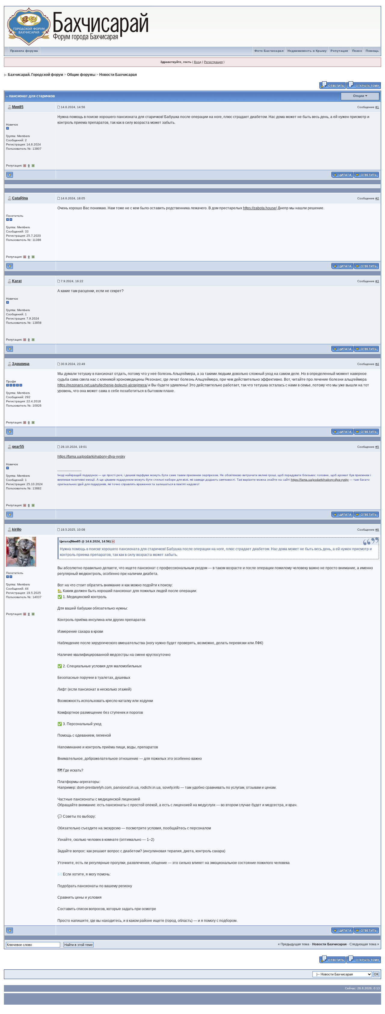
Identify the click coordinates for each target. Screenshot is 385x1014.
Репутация (339, 50)
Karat (17, 281)
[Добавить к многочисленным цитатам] (342, 174)
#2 (377, 198)
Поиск (357, 50)
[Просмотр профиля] (21, 551)
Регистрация (213, 62)
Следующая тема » (364, 944)
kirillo (16, 529)
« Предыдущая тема (293, 944)
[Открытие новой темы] (363, 84)
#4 (377, 364)
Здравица (20, 364)
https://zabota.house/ (260, 208)
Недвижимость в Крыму (307, 50)
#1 (377, 107)
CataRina (20, 198)
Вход (197, 62)
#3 (377, 281)
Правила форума (24, 50)
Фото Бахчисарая (269, 50)
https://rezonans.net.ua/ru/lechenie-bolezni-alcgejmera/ (102, 385)
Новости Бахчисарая (118, 75)
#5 (377, 446)
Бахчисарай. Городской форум (35, 75)
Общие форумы (81, 75)
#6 (377, 529)
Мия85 (17, 107)
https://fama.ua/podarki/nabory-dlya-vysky (91, 456)
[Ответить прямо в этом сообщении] (366, 174)
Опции (358, 96)
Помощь (372, 50)
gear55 (18, 447)
